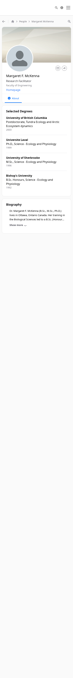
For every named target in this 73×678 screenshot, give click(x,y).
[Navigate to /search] (56, 7)
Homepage (13, 90)
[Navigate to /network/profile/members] (3, 21)
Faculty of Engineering (19, 85)
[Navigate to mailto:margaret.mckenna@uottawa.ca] (57, 68)
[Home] (12, 21)
